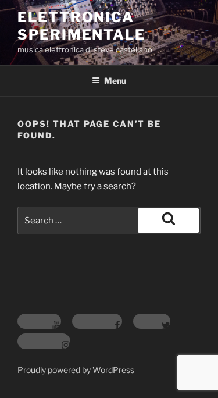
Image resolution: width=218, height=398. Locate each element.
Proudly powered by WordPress (75, 370)
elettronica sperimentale (81, 26)
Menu (115, 81)
